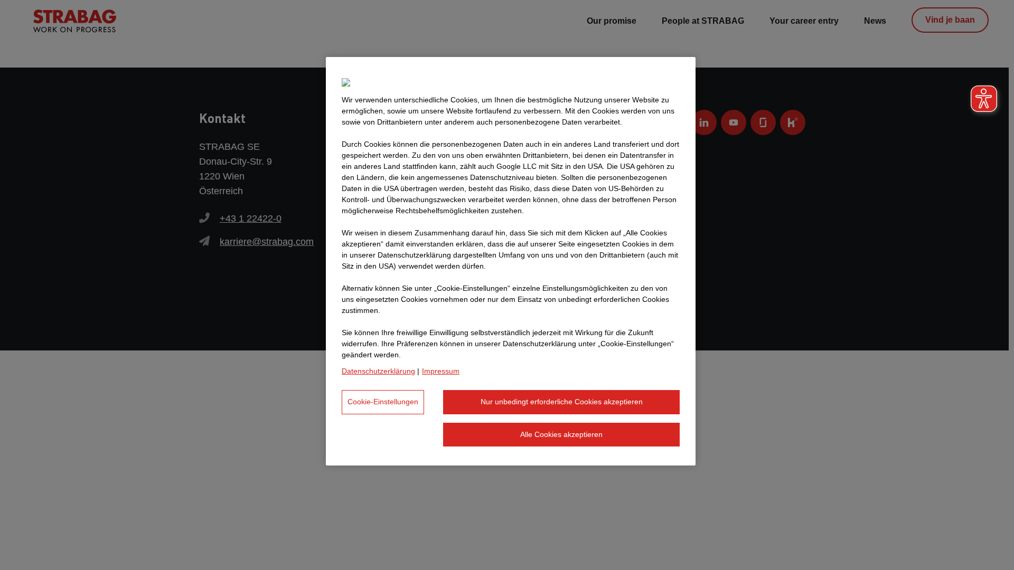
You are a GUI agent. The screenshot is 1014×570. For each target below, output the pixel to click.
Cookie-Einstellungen (383, 401)
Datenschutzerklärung (378, 371)
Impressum (440, 371)
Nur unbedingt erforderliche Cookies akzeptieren (562, 401)
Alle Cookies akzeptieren (561, 434)
